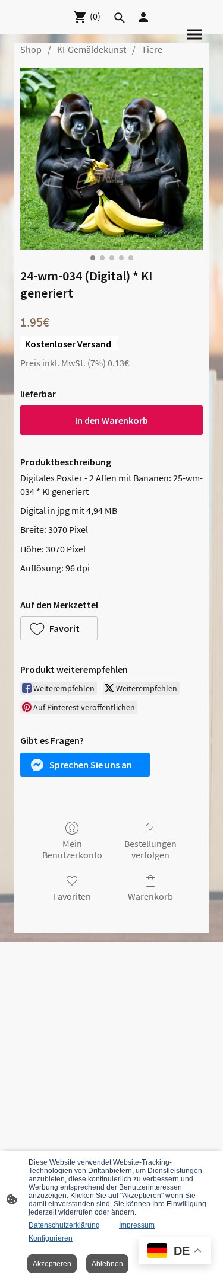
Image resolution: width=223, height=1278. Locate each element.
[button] (59, 628)
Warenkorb (150, 896)
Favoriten (72, 896)
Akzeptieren (52, 1264)
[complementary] (175, 1251)
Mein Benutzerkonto (72, 849)
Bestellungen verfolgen (150, 849)
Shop (31, 49)
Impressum (137, 1225)
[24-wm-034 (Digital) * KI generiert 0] (111, 159)
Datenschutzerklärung (64, 1225)
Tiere (152, 49)
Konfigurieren (51, 1238)
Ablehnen (107, 1264)
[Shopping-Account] (143, 17)
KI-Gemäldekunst (91, 49)
